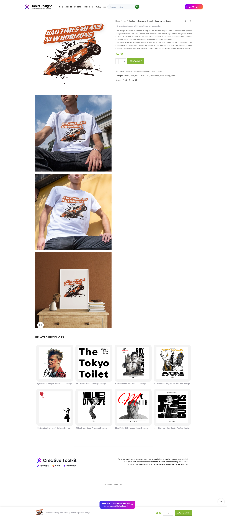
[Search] (137, 7)
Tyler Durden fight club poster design (54, 384)
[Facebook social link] (123, 80)
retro (173, 76)
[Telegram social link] (136, 80)
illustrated (155, 76)
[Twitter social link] (126, 80)
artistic (142, 76)
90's (132, 76)
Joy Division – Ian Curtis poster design (172, 428)
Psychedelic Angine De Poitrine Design (172, 384)
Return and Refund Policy (113, 484)
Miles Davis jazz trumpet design (91, 428)
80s (127, 76)
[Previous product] (185, 21)
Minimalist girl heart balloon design (53, 428)
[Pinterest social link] (129, 80)
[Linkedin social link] (132, 80)
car (148, 76)
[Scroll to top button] (221, 501)
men (124, 21)
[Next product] (190, 21)
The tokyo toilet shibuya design (91, 384)
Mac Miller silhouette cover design (131, 428)
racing (167, 76)
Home (117, 21)
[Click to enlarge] (40, 325)
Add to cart (136, 61)
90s (136, 76)
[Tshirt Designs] (41, 6)
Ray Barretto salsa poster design (130, 384)
